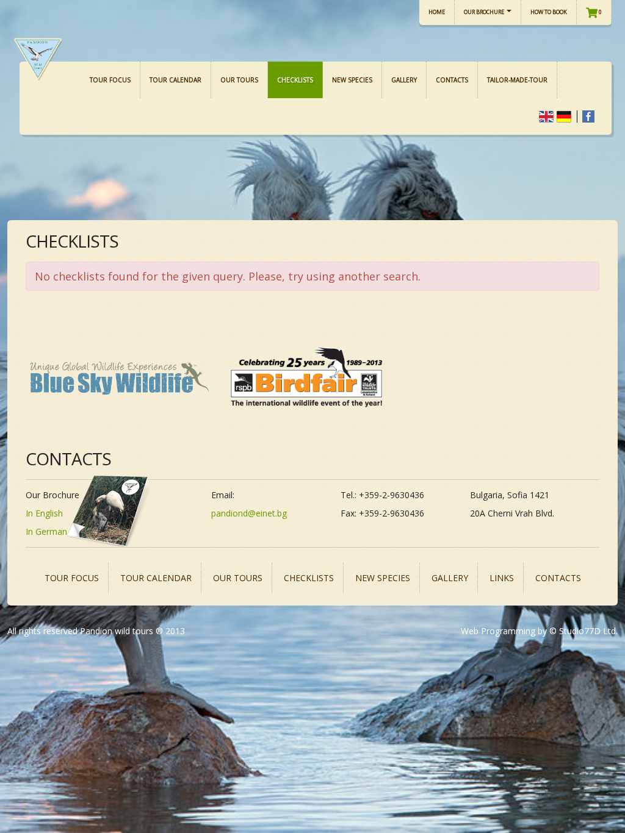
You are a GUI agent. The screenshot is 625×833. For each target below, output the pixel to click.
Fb (588, 116)
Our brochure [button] (484, 12)
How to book (548, 12)
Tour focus (110, 80)
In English (44, 513)
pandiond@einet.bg (249, 513)
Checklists (295, 80)
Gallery (404, 80)
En (546, 116)
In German (46, 531)
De (564, 116)
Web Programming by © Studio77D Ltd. (539, 631)
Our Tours (239, 80)
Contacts (452, 80)
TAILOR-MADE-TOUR (517, 80)
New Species (352, 80)
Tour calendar (175, 80)
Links (502, 578)
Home (436, 12)
